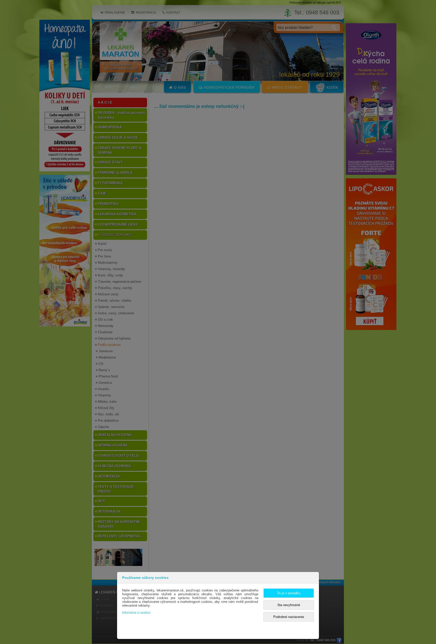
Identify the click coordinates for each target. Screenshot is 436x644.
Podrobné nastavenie (288, 617)
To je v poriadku (288, 593)
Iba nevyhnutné (289, 605)
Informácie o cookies (136, 612)
